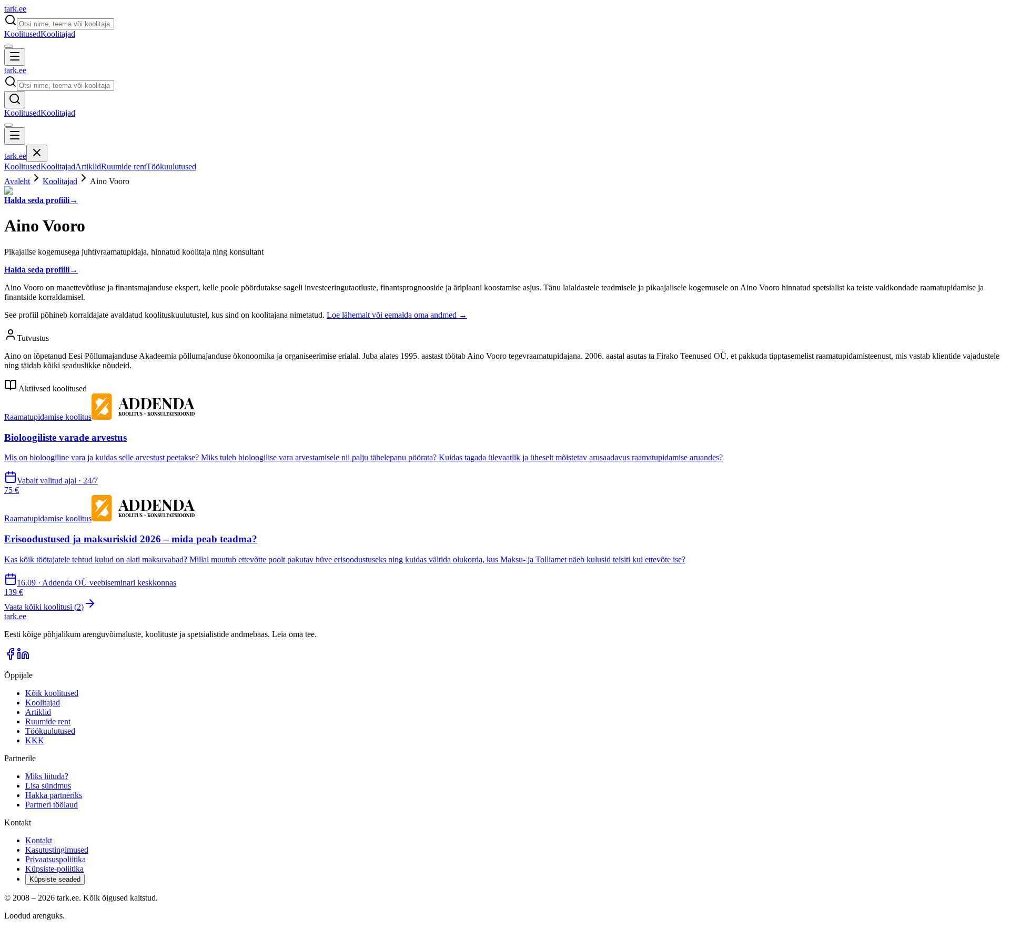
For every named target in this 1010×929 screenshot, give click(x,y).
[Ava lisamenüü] (8, 46)
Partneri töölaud (51, 804)
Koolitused (22, 33)
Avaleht (17, 181)
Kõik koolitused (51, 693)
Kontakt (38, 840)
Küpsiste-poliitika (54, 868)
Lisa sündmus (48, 785)
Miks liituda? (46, 776)
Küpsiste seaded (54, 879)
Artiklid (88, 166)
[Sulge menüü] (36, 153)
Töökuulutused (171, 166)
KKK (34, 740)
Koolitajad (58, 33)
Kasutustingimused (56, 849)
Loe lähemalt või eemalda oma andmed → (397, 314)
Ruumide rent (123, 166)
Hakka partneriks (53, 795)
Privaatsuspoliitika (55, 859)
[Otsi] (14, 99)
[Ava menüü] (14, 57)
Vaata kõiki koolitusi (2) (44, 606)
